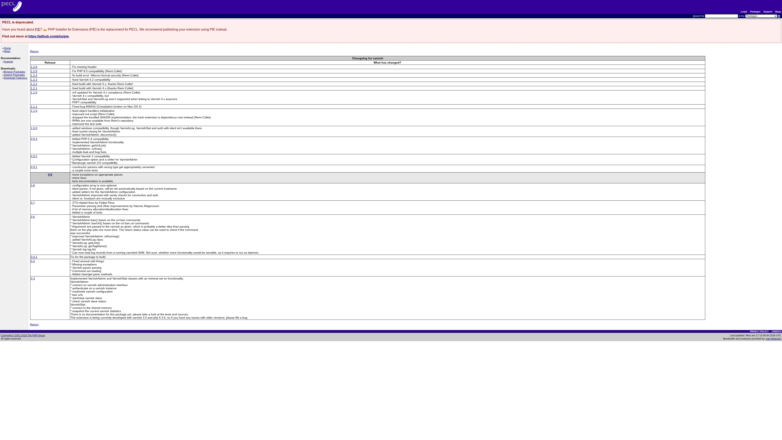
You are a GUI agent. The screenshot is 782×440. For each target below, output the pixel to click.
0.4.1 (34, 256)
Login (744, 11)
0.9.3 (34, 139)
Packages (755, 11)
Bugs (778, 11)
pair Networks (773, 338)
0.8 (33, 185)
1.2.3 (34, 79)
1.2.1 (34, 88)
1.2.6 (34, 66)
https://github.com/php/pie (48, 36)
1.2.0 (34, 92)
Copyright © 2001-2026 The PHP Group (23, 335)
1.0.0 (34, 128)
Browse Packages (15, 71)
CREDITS (776, 331)
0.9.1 (34, 167)
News (8, 51)
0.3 (33, 278)
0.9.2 (34, 156)
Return (34, 51)
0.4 (33, 261)
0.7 (33, 202)
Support (767, 11)
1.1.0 (34, 110)
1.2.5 (34, 71)
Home (8, 48)
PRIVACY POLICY (759, 331)
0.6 (33, 216)
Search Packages (15, 74)
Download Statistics (16, 77)
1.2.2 (34, 84)
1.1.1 (34, 106)
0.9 (50, 174)
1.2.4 (34, 75)
